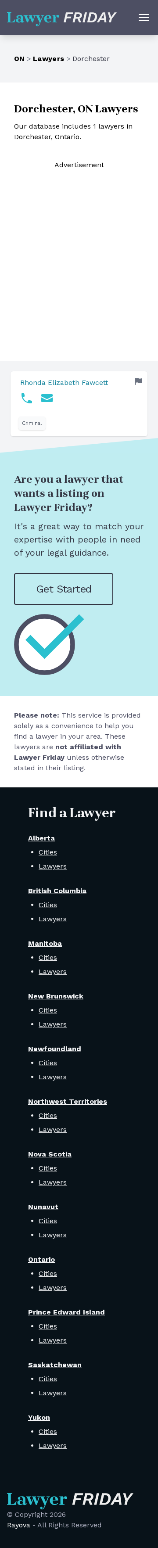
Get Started (63, 589)
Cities (48, 852)
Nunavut (43, 1207)
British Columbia (57, 891)
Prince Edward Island (66, 1312)
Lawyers (49, 58)
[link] (79, 403)
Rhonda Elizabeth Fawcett (64, 382)
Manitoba (45, 943)
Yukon (39, 1417)
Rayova (18, 1525)
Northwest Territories (67, 1101)
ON (19, 58)
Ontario (41, 1259)
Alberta (41, 838)
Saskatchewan (55, 1365)
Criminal (32, 423)
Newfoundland (54, 1049)
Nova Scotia (50, 1154)
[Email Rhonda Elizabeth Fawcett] (47, 398)
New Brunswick (55, 996)
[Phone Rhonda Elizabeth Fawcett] (27, 398)
